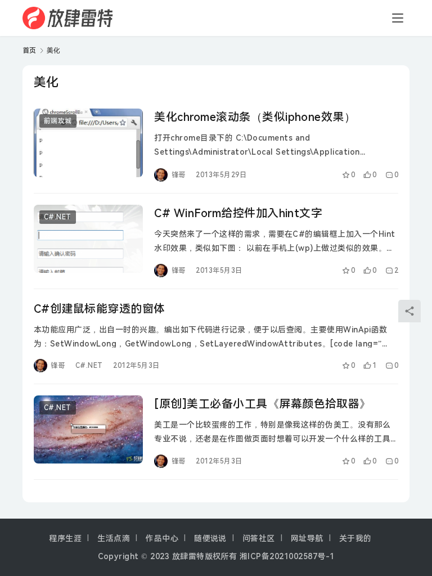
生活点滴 (113, 538)
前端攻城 (58, 121)
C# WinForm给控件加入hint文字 (238, 213)
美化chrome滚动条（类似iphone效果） (255, 117)
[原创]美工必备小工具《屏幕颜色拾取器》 (262, 404)
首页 (29, 51)
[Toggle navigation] (398, 18)
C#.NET (57, 217)
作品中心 (162, 538)
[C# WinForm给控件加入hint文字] (88, 239)
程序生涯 (65, 538)
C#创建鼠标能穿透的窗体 (99, 309)
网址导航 (307, 538)
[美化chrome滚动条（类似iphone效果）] (88, 143)
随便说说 (210, 538)
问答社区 (258, 538)
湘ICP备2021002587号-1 (287, 556)
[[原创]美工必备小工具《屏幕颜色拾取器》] (88, 429)
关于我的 (355, 538)
